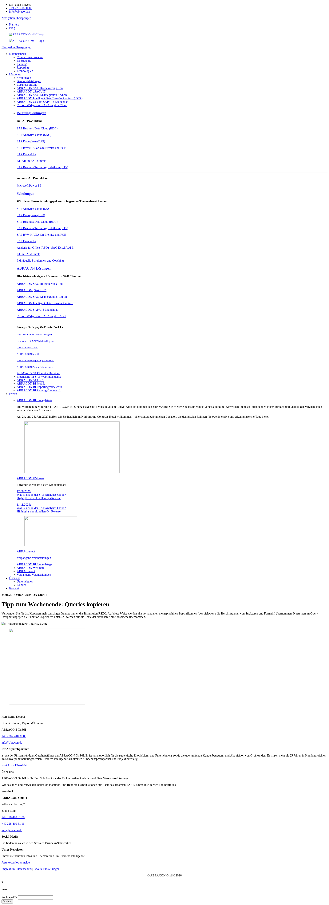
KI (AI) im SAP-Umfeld (31, 160)
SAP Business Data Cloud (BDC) (37, 128)
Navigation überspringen (16, 18)
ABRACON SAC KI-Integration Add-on (42, 296)
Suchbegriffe (9, 897)
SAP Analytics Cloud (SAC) (34, 134)
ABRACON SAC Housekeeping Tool (40, 283)
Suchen (7, 901)
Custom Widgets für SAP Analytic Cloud (41, 316)
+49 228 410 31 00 (20, 8)
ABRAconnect (26, 551)
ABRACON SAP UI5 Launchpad (37, 309)
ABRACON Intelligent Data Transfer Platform (45, 303)
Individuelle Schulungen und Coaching (40, 260)
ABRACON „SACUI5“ (31, 290)
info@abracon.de (19, 11)
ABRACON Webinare (30, 478)
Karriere (14, 24)
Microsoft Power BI (29, 185)
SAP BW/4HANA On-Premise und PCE (41, 147)
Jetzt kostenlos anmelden (16, 862)
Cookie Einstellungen (47, 869)
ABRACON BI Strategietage (34, 400)
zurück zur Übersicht (14, 765)
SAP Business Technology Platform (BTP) (42, 167)
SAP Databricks (26, 154)
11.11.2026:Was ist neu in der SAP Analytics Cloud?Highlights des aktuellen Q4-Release (41, 508)
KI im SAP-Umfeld (28, 254)
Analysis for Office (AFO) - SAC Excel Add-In (45, 247)
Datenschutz (24, 869)
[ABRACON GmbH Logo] (26, 34)
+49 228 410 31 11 (13, 823)
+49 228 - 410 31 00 (14, 736)
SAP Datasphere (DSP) (31, 141)
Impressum (8, 869)
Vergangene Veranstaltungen (34, 557)
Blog (12, 28)
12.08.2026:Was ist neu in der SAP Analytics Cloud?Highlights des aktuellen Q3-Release (41, 495)
